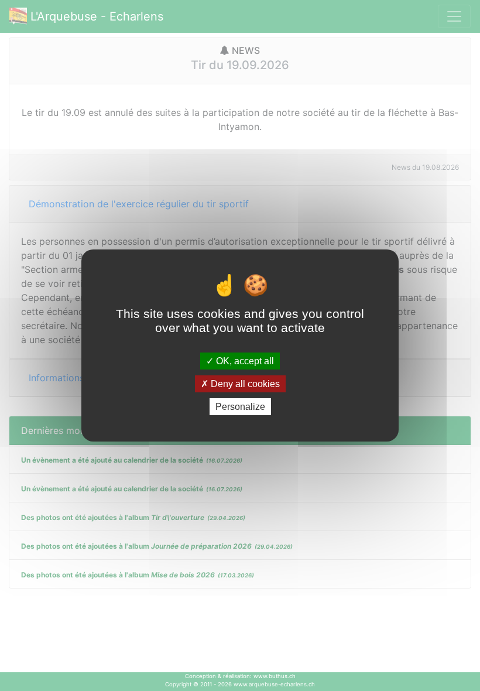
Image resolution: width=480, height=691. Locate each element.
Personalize (240, 407)
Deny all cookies (244, 384)
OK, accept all (244, 360)
